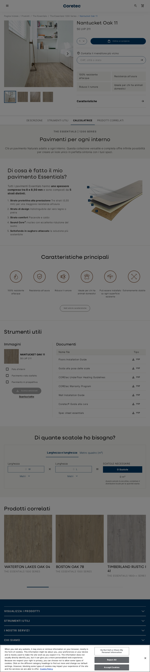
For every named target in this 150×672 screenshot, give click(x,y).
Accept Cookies (111, 667)
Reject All (111, 660)
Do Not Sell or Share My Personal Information (111, 651)
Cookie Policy (46, 669)
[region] (75, 658)
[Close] (145, 658)
